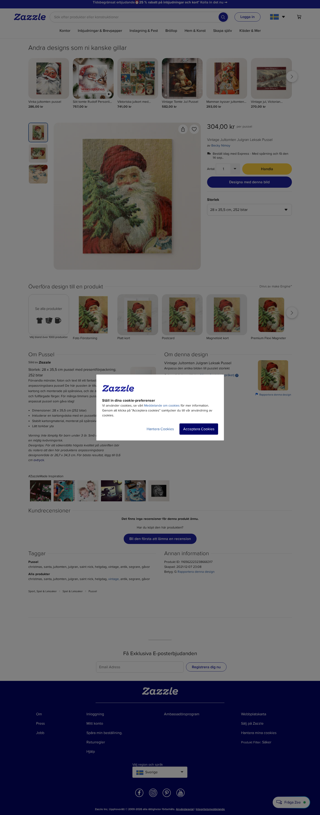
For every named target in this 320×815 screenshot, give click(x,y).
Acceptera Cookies (198, 429)
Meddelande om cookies (162, 406)
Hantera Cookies (160, 429)
